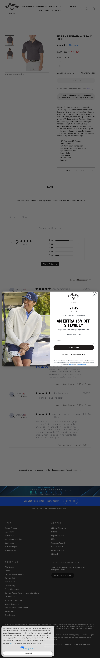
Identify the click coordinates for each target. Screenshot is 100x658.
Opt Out (11, 643)
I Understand (28, 653)
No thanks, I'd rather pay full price (73, 354)
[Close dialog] (94, 294)
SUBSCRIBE (74, 347)
